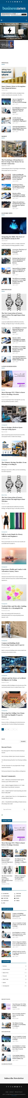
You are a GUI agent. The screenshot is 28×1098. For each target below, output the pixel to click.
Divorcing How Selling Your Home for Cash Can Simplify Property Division (13, 715)
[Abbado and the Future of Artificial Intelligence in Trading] (14, 664)
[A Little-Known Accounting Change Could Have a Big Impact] (6, 120)
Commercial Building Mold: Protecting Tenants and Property (13, 644)
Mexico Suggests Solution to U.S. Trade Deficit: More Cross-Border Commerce (19, 943)
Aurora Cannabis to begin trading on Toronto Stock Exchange (19, 100)
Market (14, 982)
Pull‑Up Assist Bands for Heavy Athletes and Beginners (12, 535)
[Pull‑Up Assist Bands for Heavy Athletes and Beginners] (14, 521)
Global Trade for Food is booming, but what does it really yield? (19, 953)
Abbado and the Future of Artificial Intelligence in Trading (14, 679)
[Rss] (21, 1)
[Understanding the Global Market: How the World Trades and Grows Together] (6, 177)
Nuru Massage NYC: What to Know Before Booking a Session (13, 393)
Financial (14, 976)
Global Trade (14, 979)
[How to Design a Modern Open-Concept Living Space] (14, 414)
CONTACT (11, 1092)
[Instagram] (10, 1)
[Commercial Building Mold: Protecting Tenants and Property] (14, 629)
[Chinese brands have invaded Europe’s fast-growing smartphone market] (6, 204)
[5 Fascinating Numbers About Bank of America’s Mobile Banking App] (6, 129)
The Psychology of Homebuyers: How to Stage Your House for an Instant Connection (13, 162)
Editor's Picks (14, 972)
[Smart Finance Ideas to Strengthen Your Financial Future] (14, 75)
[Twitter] (8, 1)
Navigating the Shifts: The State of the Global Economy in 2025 (13, 238)
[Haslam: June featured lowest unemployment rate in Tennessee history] (6, 261)
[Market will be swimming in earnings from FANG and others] (6, 196)
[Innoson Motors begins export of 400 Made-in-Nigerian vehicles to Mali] (6, 271)
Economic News (14, 969)
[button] (2, 40)
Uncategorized (14, 985)
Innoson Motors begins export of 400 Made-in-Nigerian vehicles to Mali (19, 271)
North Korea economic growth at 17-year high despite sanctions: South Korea (19, 281)
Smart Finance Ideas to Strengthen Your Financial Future (13, 87)
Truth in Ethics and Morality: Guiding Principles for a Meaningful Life (14, 607)
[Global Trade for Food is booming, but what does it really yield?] (6, 954)
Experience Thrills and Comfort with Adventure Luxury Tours (14, 570)
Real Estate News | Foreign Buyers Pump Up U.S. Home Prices (18, 186)
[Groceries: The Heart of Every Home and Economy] (6, 252)
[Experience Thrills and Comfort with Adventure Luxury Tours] (14, 556)
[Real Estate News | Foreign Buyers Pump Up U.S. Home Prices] (6, 187)
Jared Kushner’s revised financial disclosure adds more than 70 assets (19, 110)
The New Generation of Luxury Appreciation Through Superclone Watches (13, 54)
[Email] (17, 1)
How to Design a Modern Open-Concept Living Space (13, 46)
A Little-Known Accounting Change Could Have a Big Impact (19, 119)
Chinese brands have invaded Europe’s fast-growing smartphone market (19, 204)
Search (3, 739)
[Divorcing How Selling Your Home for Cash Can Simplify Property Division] (14, 699)
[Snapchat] (19, 1)
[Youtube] (14, 1)
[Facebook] (6, 1)
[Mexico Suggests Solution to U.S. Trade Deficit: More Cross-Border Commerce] (6, 944)
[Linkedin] (12, 1)
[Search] (26, 20)
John (3, 779)
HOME (7, 1092)
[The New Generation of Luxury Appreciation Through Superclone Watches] (14, 302)
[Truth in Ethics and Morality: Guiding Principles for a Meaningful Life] (14, 592)
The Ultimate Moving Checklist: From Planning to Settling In (14, 463)
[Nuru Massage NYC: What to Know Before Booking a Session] (14, 379)
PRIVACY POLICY (18, 1092)
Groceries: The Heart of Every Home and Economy (19, 251)
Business (14, 966)
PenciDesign (14, 1095)
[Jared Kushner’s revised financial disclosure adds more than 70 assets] (6, 110)
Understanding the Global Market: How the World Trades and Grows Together (19, 177)
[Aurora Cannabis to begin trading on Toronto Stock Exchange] (6, 101)
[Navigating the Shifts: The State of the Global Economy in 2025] (14, 225)
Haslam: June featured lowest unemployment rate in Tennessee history (18, 261)
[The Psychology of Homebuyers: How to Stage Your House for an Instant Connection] (14, 149)
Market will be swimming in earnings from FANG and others (18, 195)
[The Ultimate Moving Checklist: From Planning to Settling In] (14, 449)
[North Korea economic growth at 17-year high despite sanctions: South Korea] (6, 281)
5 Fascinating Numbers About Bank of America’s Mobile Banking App (19, 128)
